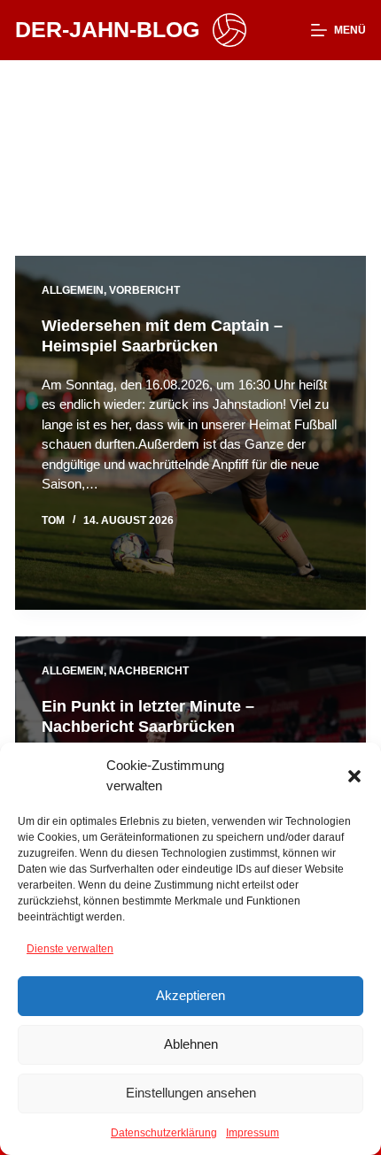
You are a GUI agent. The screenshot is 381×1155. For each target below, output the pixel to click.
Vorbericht (144, 290)
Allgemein (73, 290)
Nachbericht (149, 671)
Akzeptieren (190, 995)
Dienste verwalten (70, 949)
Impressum (252, 1133)
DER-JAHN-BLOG (107, 29)
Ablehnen (191, 1043)
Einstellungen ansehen (191, 1092)
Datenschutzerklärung (164, 1133)
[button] (354, 776)
